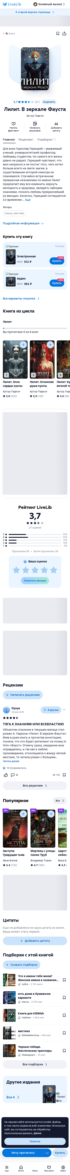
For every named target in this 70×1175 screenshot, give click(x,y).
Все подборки (33, 1064)
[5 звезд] (32, 102)
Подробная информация (21, 223)
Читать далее (11, 761)
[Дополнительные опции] (47, 1153)
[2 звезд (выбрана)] (22, 102)
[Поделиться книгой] (64, 33)
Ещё (28, 200)
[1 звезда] (16, 570)
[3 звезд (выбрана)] (25, 102)
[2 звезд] (26, 570)
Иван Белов (10, 860)
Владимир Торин (41, 860)
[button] (35, 68)
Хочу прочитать (23, 1153)
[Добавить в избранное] (58, 33)
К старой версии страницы (33, 12)
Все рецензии (33, 785)
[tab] (9, 140)
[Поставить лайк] (6, 775)
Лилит (7, 322)
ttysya (15, 708)
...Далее (36, 1133)
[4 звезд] (29, 102)
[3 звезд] (35, 570)
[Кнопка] (23, 344)
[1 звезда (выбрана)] (19, 102)
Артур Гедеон (35, 115)
